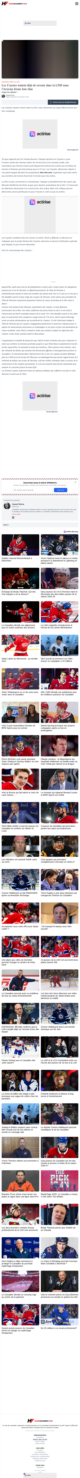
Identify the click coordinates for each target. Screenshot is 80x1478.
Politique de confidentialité (40, 1456)
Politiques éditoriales (40, 1458)
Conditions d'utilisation (40, 1454)
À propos (40, 1450)
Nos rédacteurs (40, 1452)
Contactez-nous (40, 1461)
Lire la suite (16, 514)
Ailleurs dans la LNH (40, 1439)
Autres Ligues (40, 1441)
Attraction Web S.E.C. (36, 1431)
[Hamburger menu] (76, 3)
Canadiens (40, 1437)
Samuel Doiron (10, 95)
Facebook (40, 1467)
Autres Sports (40, 1443)
